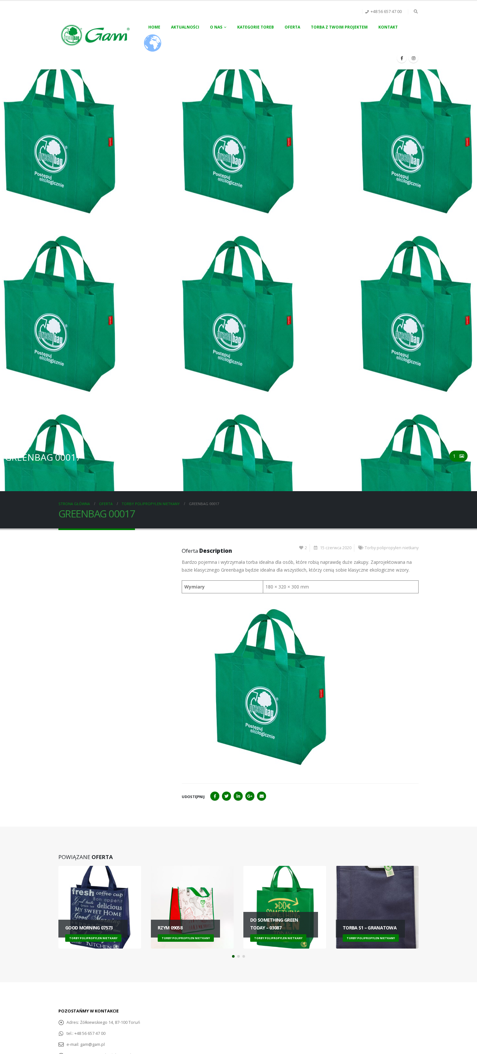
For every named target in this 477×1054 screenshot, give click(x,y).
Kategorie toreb (255, 27)
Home (154, 27)
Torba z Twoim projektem (339, 27)
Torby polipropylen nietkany (392, 548)
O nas (216, 27)
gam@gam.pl (92, 1044)
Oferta (292, 27)
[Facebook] (402, 58)
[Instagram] (413, 58)
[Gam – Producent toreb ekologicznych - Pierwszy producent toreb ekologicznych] (95, 35)
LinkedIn (238, 796)
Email (261, 796)
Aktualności (185, 27)
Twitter (226, 796)
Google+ (249, 796)
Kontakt (388, 27)
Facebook (214, 796)
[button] (233, 956)
